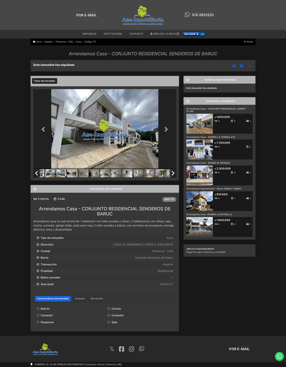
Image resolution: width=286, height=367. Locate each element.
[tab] (44, 81)
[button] (44, 129)
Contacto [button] (136, 33)
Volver (249, 41)
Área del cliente (165, 33)
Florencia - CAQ (64, 41)
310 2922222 (203, 15)
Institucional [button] (113, 33)
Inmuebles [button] (90, 33)
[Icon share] (111, 349)
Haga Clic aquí (194, 252)
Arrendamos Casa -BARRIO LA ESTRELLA (209, 214)
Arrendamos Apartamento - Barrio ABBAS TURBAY (213, 188)
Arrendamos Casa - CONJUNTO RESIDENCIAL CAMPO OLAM (215, 110)
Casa (78, 41)
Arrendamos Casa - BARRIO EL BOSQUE (208, 162)
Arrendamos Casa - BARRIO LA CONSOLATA (210, 137)
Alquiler (49, 41)
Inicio (38, 41)
